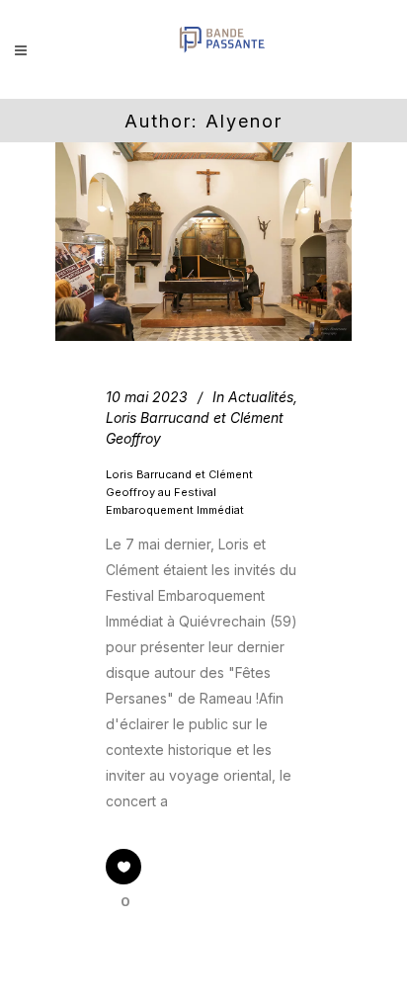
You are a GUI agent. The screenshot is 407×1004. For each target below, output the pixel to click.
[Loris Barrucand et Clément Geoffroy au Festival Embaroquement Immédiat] (203, 241)
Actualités (260, 396)
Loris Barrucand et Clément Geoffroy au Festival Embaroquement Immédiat (179, 492)
